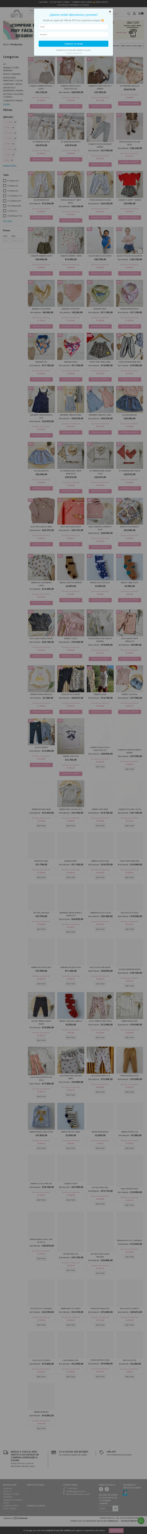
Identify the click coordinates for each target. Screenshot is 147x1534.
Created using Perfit (73, 53)
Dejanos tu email (73, 43)
